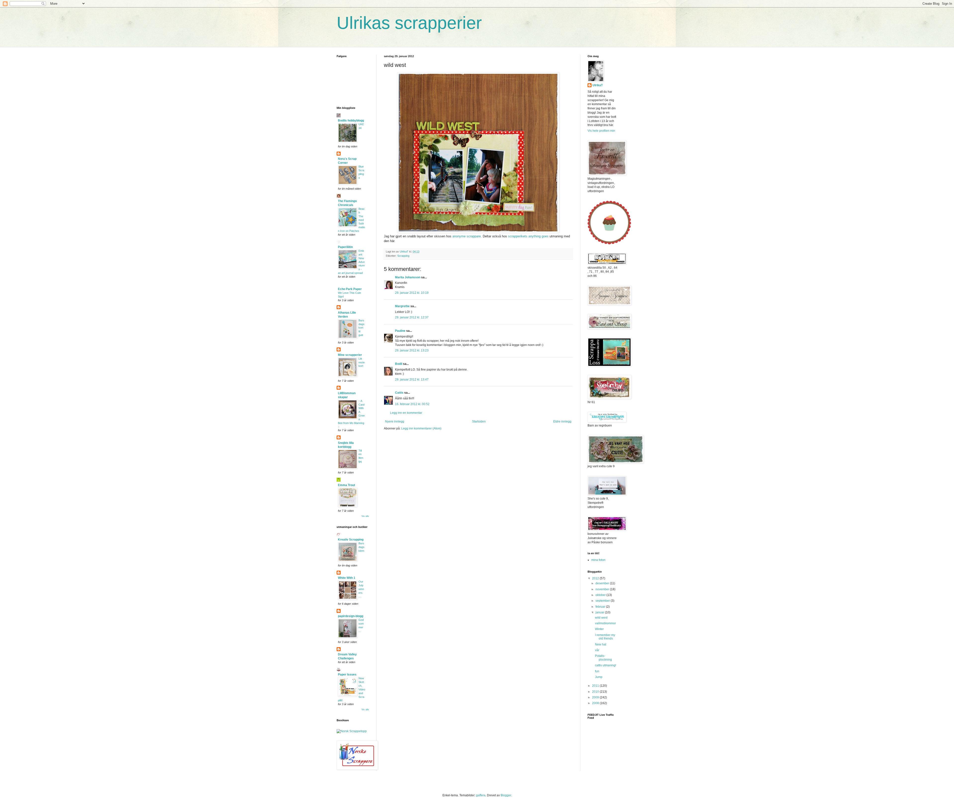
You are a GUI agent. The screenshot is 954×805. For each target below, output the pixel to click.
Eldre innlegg (562, 421)
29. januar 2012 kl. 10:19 (412, 293)
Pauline (400, 331)
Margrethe (402, 306)
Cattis (399, 392)
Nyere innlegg (394, 421)
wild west (601, 617)
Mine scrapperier (350, 355)
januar (600, 612)
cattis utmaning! (605, 665)
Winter (599, 629)
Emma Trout (346, 485)
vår (597, 650)
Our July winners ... (361, 589)
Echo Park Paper (350, 289)
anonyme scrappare (466, 236)
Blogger (506, 795)
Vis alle (365, 516)
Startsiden (479, 421)
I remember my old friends (605, 636)
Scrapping (403, 255)
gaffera (480, 795)
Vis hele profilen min (601, 130)
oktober (601, 595)
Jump (598, 677)
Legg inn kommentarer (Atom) (421, 428)
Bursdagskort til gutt (361, 328)
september (603, 600)
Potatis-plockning (603, 657)
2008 (596, 703)
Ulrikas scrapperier (409, 23)
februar (601, 606)
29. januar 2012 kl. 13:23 (412, 350)
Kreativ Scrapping (350, 539)
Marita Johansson (407, 277)
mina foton (598, 560)
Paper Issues (347, 674)
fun (597, 671)
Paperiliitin (345, 247)
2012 (596, 578)
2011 (596, 685)
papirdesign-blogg (350, 616)
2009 (596, 697)
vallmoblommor (605, 623)
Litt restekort (361, 362)
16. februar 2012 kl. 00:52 (412, 404)
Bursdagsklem (361, 547)
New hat (600, 644)
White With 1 (346, 578)
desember (603, 583)
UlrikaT (598, 85)
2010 (596, 691)
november (603, 589)
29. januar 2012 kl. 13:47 (412, 379)
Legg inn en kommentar (406, 413)
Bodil (398, 364)
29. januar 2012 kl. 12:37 (412, 317)
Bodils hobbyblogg (351, 120)
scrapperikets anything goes (528, 236)
